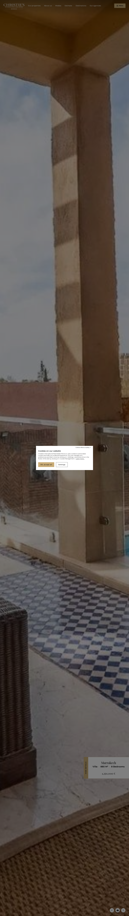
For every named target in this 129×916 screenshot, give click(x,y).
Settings (61, 464)
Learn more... (80, 459)
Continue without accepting (83, 447)
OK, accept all (46, 464)
